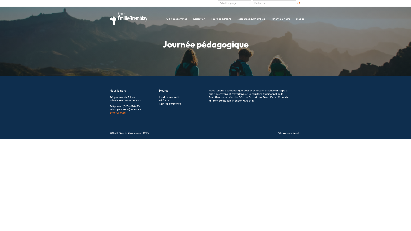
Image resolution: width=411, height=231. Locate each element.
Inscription (199, 18)
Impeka (297, 133)
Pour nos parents (221, 18)
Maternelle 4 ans (280, 18)
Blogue (300, 18)
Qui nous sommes (176, 18)
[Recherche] (299, 3)
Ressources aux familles (251, 18)
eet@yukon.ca (118, 112)
